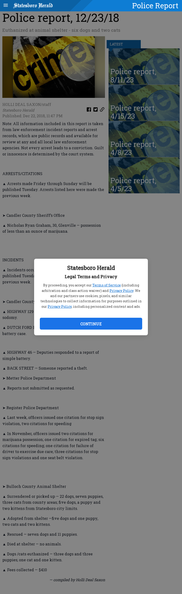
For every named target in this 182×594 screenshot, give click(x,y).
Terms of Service (106, 285)
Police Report (155, 5)
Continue (91, 323)
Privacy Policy (121, 290)
